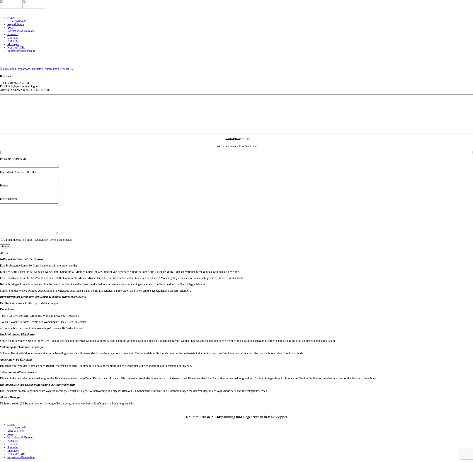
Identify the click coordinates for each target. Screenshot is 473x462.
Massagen (13, 44)
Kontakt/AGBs (16, 47)
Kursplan (12, 34)
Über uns (12, 37)
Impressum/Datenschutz (21, 50)
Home (11, 17)
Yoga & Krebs (15, 24)
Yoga (10, 27)
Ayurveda (20, 21)
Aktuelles (12, 40)
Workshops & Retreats (20, 30)
